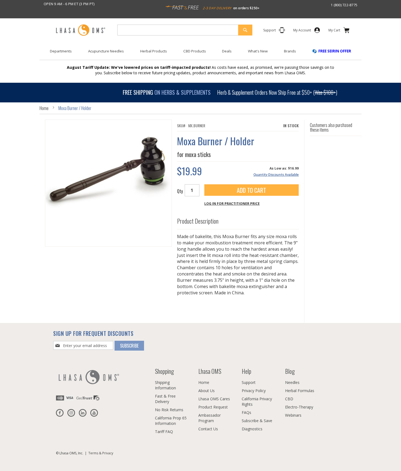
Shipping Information (165, 385)
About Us (206, 390)
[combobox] (184, 30)
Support (249, 382)
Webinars (293, 415)
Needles (292, 382)
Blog (290, 371)
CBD (289, 398)
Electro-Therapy (299, 407)
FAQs (246, 412)
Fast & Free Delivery (165, 398)
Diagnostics (252, 428)
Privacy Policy (254, 390)
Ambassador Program (209, 418)
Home (44, 108)
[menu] (200, 53)
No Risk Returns (169, 409)
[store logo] (80, 30)
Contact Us (208, 428)
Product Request (213, 407)
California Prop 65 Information (171, 420)
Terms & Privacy (100, 453)
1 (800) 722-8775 (344, 4)
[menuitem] (61, 51)
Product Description (198, 221)
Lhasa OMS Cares (214, 398)
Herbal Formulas (299, 390)
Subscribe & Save (257, 420)
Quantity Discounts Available (276, 174)
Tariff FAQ (164, 431)
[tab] (238, 219)
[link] (302, 31)
